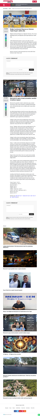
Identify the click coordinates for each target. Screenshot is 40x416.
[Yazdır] (6, 44)
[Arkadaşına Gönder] (6, 42)
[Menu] (33, 2)
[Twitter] (6, 36)
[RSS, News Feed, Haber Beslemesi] (25, 411)
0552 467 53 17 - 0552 (20, 195)
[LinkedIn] (6, 38)
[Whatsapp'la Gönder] (6, 40)
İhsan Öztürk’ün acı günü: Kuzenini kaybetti (21, 5)
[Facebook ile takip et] (15, 411)
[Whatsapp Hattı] (39, 415)
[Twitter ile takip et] (17, 411)
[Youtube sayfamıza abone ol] (20, 411)
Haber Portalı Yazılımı (8, 414)
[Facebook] (6, 35)
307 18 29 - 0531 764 (29, 195)
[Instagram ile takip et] (22, 411)
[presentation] (6, 4)
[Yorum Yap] (6, 46)
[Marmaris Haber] (8, 1)
